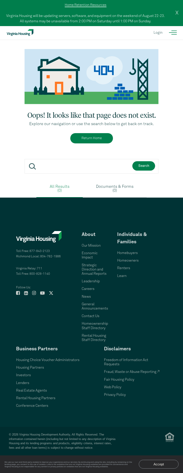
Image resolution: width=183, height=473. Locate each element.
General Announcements (95, 306)
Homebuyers (127, 253)
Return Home (91, 138)
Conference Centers (32, 405)
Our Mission (91, 245)
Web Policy (112, 387)
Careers (88, 289)
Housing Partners (30, 367)
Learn (122, 276)
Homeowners (128, 260)
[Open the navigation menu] (173, 32)
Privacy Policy (115, 395)
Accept (159, 464)
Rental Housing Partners (35, 398)
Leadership (91, 281)
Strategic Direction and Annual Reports (94, 269)
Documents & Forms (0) (114, 189)
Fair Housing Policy (119, 379)
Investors (23, 375)
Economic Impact (90, 255)
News (86, 296)
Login (158, 32)
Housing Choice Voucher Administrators (47, 360)
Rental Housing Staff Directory (94, 338)
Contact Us (90, 316)
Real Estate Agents (31, 390)
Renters (123, 268)
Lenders (22, 383)
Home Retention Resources (85, 5)
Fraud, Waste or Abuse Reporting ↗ (132, 372)
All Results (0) (59, 189)
